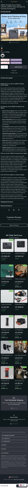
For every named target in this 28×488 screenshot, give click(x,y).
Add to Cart (18, 67)
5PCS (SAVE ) (5, 62)
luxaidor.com (4, 455)
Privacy (17, 479)
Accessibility (22, 479)
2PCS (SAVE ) (5, 59)
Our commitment (5, 461)
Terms (15, 479)
